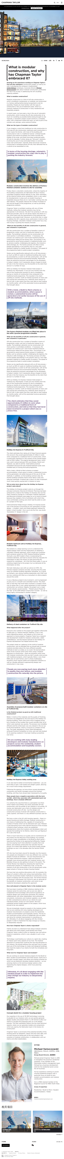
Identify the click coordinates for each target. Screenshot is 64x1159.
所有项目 (58, 1134)
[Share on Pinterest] (61, 60)
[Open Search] (55, 3)
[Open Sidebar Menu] (61, 2)
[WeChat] (33, 1145)
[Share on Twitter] (56, 60)
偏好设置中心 (4, 1153)
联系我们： (43, 1098)
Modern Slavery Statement (33, 1153)
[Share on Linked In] (53, 60)
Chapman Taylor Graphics (10, 1155)
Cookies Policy (26, 8)
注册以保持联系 (5, 1145)
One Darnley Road (8, 1156)
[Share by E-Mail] (59, 60)
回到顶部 (58, 1141)
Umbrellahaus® (11, 88)
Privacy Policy (21, 1153)
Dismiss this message (37, 8)
